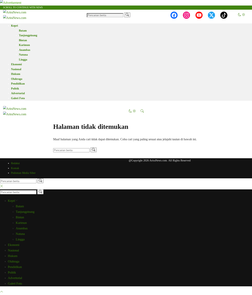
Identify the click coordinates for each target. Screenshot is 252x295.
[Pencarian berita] (127, 14)
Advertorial (18, 93)
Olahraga (16, 78)
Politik (15, 88)
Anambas (24, 49)
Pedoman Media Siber (23, 172)
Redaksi (15, 163)
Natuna (23, 54)
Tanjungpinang (28, 35)
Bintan (23, 40)
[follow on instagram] (186, 15)
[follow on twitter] (211, 15)
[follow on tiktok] (223, 15)
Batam (23, 30)
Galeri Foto (18, 98)
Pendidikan (18, 83)
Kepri (14, 25)
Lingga (23, 59)
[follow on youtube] (199, 15)
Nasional (16, 69)
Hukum (15, 74)
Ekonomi (16, 64)
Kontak (15, 168)
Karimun (24, 45)
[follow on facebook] (174, 15)
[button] (241, 15)
